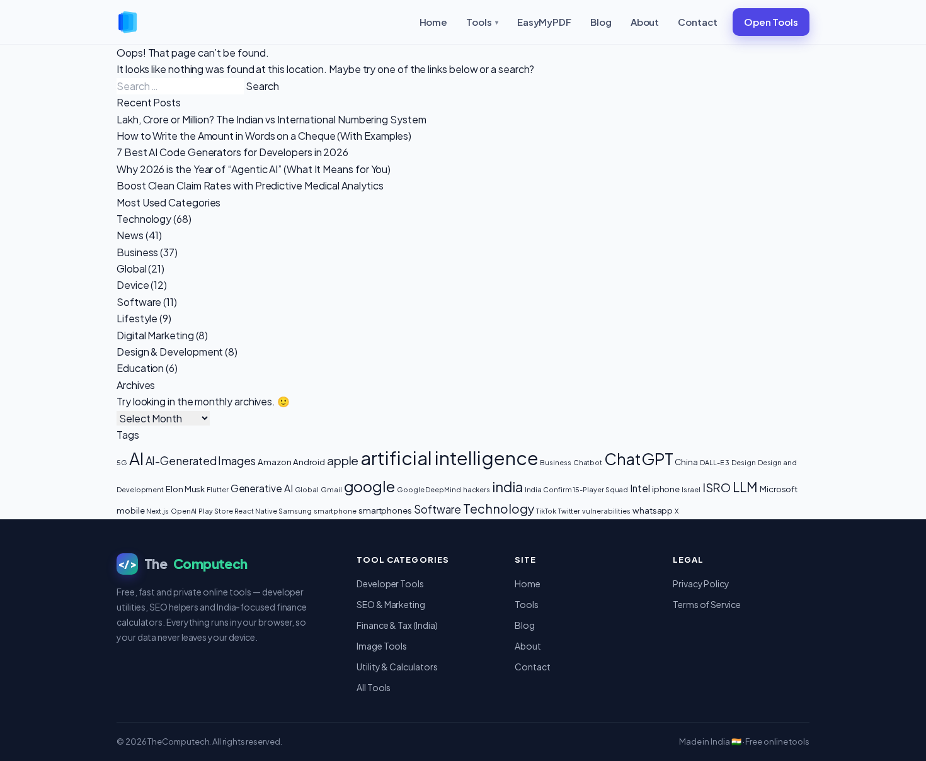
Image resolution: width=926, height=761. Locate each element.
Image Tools (382, 645)
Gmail (331, 489)
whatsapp (652, 510)
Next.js (157, 511)
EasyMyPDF (544, 22)
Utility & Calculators (397, 666)
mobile (131, 510)
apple (343, 460)
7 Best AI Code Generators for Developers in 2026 (232, 152)
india (507, 486)
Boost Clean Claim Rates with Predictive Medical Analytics (250, 185)
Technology (144, 218)
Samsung (294, 511)
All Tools (374, 687)
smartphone (335, 511)
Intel (640, 488)
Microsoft (778, 488)
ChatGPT (638, 459)
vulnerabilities (606, 511)
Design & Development (170, 351)
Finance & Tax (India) (397, 625)
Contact (697, 22)
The (182, 563)
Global (132, 268)
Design (743, 462)
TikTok (546, 511)
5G (122, 462)
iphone (666, 488)
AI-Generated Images (201, 461)
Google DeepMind (429, 489)
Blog (601, 22)
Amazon (275, 461)
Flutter (217, 489)
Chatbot (587, 462)
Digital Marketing (155, 335)
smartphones (385, 510)
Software (139, 301)
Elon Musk (185, 488)
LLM (745, 486)
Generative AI (262, 488)
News (130, 235)
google (370, 485)
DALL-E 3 (714, 462)
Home (434, 22)
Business (137, 252)
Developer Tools (390, 583)
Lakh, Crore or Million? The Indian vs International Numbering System (271, 119)
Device (133, 284)
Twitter (569, 511)
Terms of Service (707, 604)
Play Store (215, 511)
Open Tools (771, 22)
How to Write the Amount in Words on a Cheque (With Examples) (264, 135)
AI (136, 458)
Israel (691, 489)
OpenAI (184, 511)
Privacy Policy (701, 583)
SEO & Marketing (391, 604)
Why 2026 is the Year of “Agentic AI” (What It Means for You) (254, 169)
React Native (255, 511)
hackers (476, 489)
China (686, 461)
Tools (482, 22)
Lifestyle (137, 318)
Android (308, 461)
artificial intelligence (449, 458)
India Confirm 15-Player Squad (577, 489)
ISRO (716, 487)
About (645, 22)
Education (140, 368)
